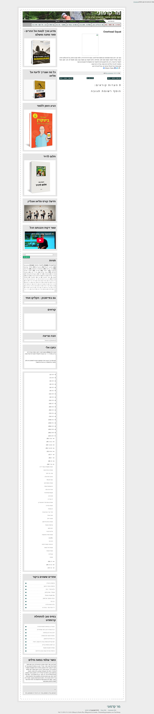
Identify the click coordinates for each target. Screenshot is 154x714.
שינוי (42, 287)
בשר (50, 280)
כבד (39, 277)
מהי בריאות (49, 269)
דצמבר (50, 438)
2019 (52, 397)
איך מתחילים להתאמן (49, 638)
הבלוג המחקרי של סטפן (49, 598)
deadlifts (51, 538)
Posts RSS (103, 710)
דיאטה (45, 270)
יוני (51, 457)
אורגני (38, 287)
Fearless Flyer (81, 712)
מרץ (51, 561)
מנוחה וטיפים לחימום (47, 521)
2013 (52, 416)
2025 (52, 377)
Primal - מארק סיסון (50, 592)
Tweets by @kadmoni (50, 340)
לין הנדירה (50, 499)
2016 (52, 406)
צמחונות (47, 274)
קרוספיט (51, 25)
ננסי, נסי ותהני (49, 473)
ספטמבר (50, 448)
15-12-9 (51, 541)
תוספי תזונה (40, 289)
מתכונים (26, 265)
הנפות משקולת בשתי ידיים (46, 466)
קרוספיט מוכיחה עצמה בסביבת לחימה (45, 651)
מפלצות (50, 289)
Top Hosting (117, 712)
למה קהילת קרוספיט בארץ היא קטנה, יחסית (44, 641)
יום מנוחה (50, 508)
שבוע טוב (50, 496)
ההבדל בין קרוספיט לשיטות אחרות (46, 626)
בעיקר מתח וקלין (49, 476)
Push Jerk (50, 515)
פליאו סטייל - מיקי (50, 589)
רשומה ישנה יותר (66, 78)
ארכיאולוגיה (31, 287)
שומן (30, 279)
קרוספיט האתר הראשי (49, 586)
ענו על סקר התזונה (39, 25)
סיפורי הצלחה (52, 275)
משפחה (45, 280)
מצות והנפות (50, 550)
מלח (55, 289)
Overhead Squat (112, 31)
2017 (52, 403)
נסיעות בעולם (49, 267)
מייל (47, 353)
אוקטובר (50, 445)
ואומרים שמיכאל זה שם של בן (45, 502)
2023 (52, 384)
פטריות (54, 287)
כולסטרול (33, 277)
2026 (52, 374)
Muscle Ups (50, 479)
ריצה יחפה (35, 279)
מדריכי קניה (34, 272)
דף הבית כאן (111, 21)
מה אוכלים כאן (97, 25)
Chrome (135, 2)
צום (27, 280)
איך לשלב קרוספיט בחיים (48, 644)
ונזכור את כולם (49, 489)
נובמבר (50, 441)
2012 (52, 419)
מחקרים (38, 267)
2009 (52, 429)
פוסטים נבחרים (72, 25)
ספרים (38, 270)
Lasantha (95, 712)
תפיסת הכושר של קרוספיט (48, 635)
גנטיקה (41, 284)
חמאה (48, 282)
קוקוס (54, 277)
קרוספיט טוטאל (49, 525)
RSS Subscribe (26, 21)
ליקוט (30, 284)
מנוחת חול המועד (48, 547)
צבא (28, 275)
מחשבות (52, 265)
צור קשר (57, 21)
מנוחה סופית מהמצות (47, 534)
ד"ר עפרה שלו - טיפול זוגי (48, 607)
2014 (52, 413)
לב (26, 287)
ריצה (40, 274)
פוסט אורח (32, 280)
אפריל (50, 464)
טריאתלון (36, 284)
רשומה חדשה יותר (114, 78)
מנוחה (51, 557)
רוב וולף (53, 601)
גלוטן (46, 284)
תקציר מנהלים (46, 285)
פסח (41, 279)
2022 (52, 387)
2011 (52, 423)
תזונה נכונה (38, 265)
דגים (40, 285)
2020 (52, 393)
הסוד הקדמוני (46, 277)
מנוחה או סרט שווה (48, 470)
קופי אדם (48, 287)
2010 (52, 426)
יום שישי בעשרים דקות (47, 544)
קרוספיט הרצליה (51, 583)
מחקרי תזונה (60, 25)
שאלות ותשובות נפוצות (49, 647)
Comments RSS (112, 710)
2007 (52, 435)
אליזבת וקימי (49, 531)
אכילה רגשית (27, 289)
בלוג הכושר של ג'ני (50, 604)
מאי (51, 461)
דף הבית (90, 78)
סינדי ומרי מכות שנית (47, 512)
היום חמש (50, 528)
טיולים (44, 275)
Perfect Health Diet (50, 595)
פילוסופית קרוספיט (37, 269)
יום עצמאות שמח (48, 486)
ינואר (51, 567)
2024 (52, 381)
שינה (53, 285)
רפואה (25, 284)
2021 (52, 390)
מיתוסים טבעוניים (36, 275)
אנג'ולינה (51, 554)
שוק (45, 289)
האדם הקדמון (44, 272)
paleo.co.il (28, 282)
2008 (52, 432)
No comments (109, 73)
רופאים (34, 282)
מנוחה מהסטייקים (48, 483)
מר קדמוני (109, 13)
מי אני (64, 21)
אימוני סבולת (53, 284)
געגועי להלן (50, 518)
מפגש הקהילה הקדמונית (31, 285)
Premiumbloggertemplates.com (106, 712)
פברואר (50, 564)
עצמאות (39, 280)
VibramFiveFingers (31, 274)
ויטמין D (54, 282)
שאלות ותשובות (85, 25)
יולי (51, 454)
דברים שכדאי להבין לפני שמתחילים (46, 629)
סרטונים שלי (47, 279)
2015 (52, 410)
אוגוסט (50, 451)
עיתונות (39, 282)
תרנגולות (33, 289)
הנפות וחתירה (49, 505)
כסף (44, 282)
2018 (52, 400)
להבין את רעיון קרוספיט (49, 632)
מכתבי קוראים (28, 267)
